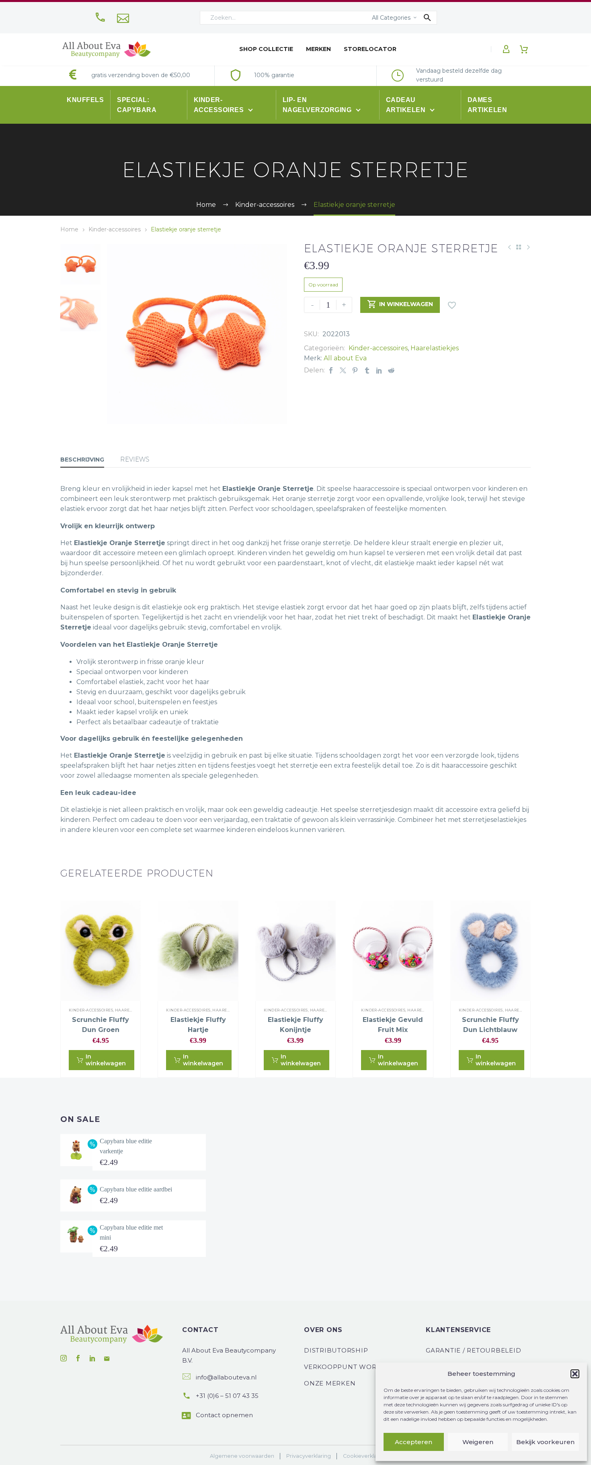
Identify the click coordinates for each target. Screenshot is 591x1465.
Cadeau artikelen (406, 104)
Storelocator (370, 49)
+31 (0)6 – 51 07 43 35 (227, 1396)
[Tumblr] (367, 370)
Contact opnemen (224, 1415)
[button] (575, 1374)
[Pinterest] (355, 370)
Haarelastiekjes (434, 348)
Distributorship (336, 1350)
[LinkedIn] (379, 370)
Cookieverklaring (365, 1456)
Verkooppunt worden (348, 1367)
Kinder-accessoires (220, 104)
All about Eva (345, 358)
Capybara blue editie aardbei (136, 1189)
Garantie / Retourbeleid (473, 1350)
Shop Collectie (266, 49)
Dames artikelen (487, 104)
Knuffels (85, 99)
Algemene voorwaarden (242, 1456)
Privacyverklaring (308, 1456)
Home (69, 229)
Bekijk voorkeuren (545, 1442)
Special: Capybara (136, 104)
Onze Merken (329, 1383)
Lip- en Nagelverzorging (318, 104)
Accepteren (413, 1442)
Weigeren (477, 1442)
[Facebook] (331, 370)
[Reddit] (391, 370)
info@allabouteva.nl (226, 1377)
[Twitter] (343, 370)
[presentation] (117, 334)
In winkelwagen (400, 304)
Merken (318, 49)
